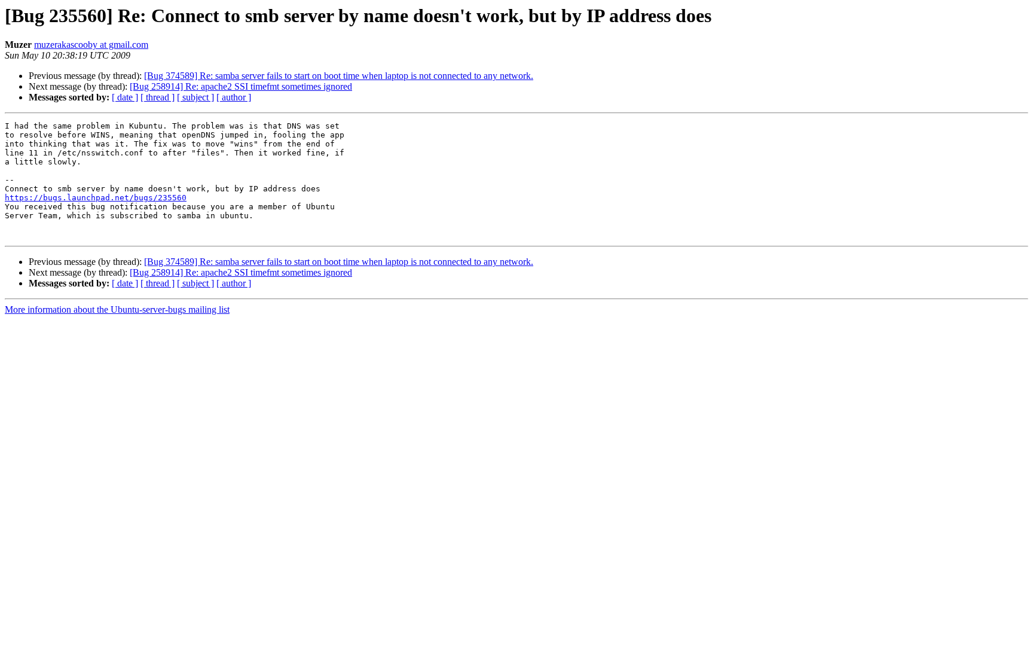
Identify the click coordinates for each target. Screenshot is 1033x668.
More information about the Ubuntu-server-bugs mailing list (117, 309)
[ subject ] (195, 97)
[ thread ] (157, 97)
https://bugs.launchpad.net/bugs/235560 (96, 197)
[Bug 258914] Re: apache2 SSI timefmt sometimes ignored (241, 86)
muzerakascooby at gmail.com (91, 44)
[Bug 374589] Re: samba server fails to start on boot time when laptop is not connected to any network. (338, 76)
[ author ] (233, 97)
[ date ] (125, 97)
